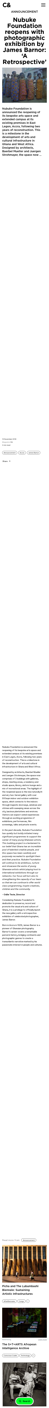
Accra (22, 453)
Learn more (42, 1340)
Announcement (10, 453)
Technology (25, 1355)
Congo (21, 1301)
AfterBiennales (9, 1301)
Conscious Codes (10, 1355)
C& (6, 5)
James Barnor (33, 453)
